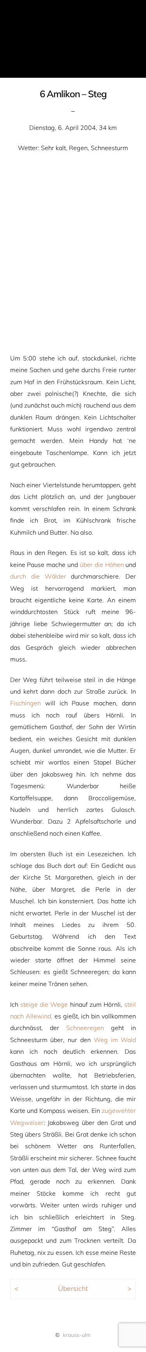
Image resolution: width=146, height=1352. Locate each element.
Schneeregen (85, 1028)
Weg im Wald (115, 1040)
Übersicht (73, 1288)
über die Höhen (102, 564)
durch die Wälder (38, 576)
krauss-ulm (77, 1334)
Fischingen (25, 703)
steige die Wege (44, 1004)
